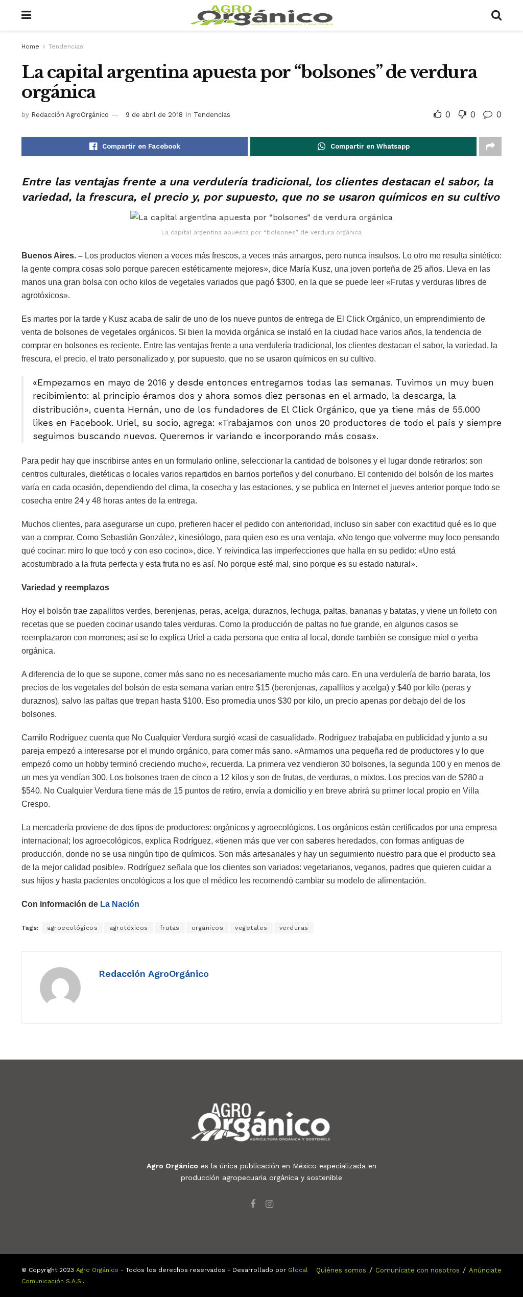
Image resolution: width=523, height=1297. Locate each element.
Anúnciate (485, 1270)
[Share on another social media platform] (490, 146)
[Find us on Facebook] (252, 1204)
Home (30, 46)
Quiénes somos (341, 1270)
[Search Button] (496, 15)
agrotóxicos (128, 927)
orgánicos (208, 927)
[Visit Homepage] (261, 15)
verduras (293, 927)
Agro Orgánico (97, 1270)
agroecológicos (72, 927)
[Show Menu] (26, 15)
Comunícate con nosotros (417, 1270)
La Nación (119, 904)
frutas (170, 927)
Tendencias (66, 46)
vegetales (251, 927)
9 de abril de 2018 (154, 114)
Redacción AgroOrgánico (70, 114)
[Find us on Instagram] (269, 1204)
